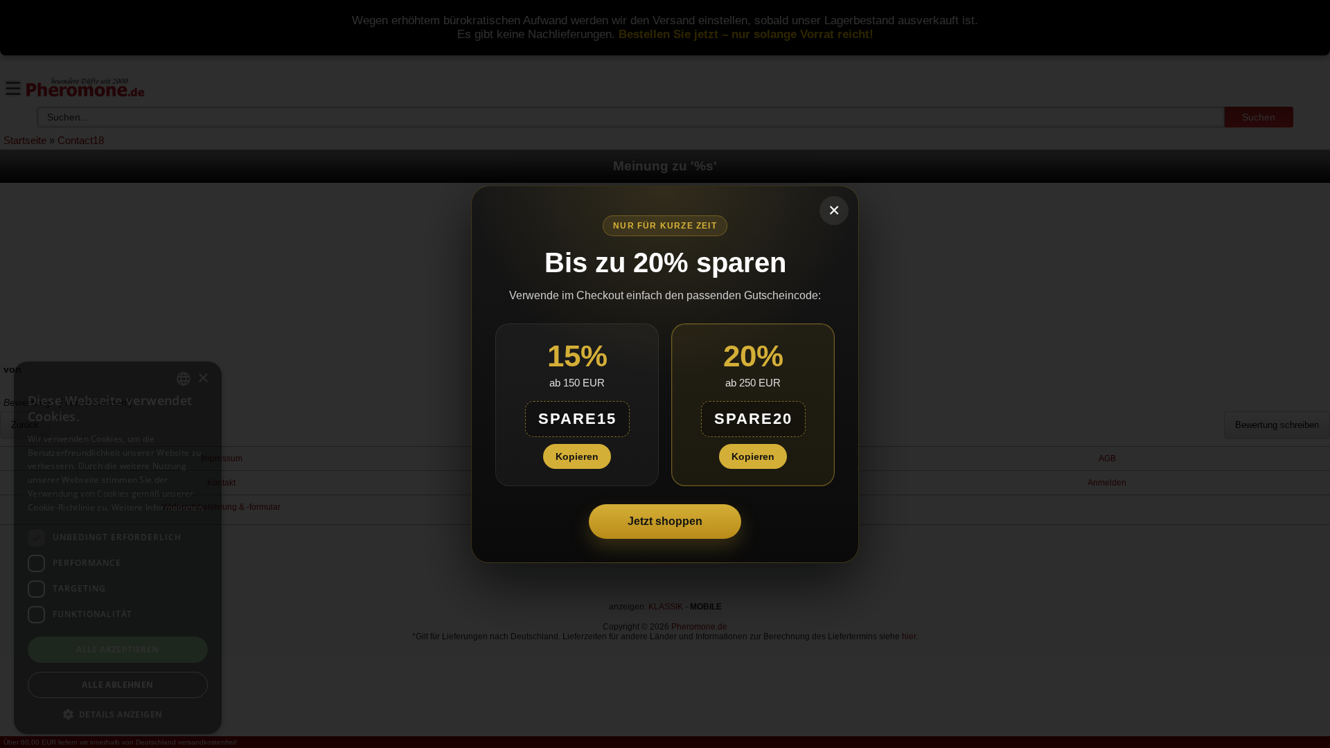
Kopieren (577, 456)
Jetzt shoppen (665, 521)
